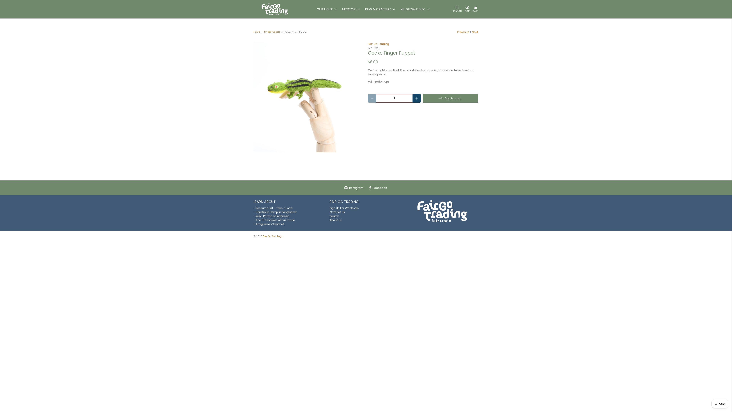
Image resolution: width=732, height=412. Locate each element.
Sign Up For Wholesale (344, 208)
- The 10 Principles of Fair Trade (274, 220)
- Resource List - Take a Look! (273, 208)
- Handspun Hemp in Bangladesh (275, 212)
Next (475, 32)
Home (257, 32)
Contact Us (337, 212)
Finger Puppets (272, 32)
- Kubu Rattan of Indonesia (271, 216)
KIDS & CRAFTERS (378, 9)
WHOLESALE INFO (413, 9)
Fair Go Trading (378, 44)
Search (334, 216)
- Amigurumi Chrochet (269, 224)
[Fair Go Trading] (275, 9)
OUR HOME (325, 9)
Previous (463, 32)
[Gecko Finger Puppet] (309, 97)
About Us (336, 220)
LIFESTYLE (349, 9)
